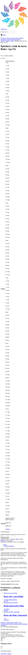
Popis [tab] (5, 544)
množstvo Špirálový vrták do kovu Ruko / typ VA (13, 534)
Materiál (3, 523)
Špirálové (3, 540)
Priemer (3, 289)
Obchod (3, 41)
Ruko (11, 540)
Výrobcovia (3, 38)
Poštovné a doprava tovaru (15, 624)
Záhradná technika (15, 39)
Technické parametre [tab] (9, 546)
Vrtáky (12, 41)
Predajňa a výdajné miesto (7, 622)
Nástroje (21, 38)
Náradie (17, 38)
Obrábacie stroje (11, 38)
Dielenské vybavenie (6, 39)
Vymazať (7, 529)
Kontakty (16, 622)
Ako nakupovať (4, 624)
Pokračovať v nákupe (6, 653)
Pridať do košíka (5, 537)
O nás (20, 622)
